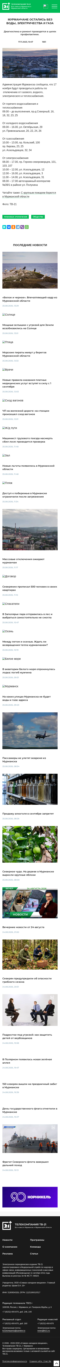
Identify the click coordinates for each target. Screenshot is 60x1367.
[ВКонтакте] (9, 227)
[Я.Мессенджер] (4, 227)
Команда (35, 1246)
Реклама (7, 1253)
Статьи (34, 1253)
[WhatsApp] (27, 227)
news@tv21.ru (43, 1331)
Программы (37, 1239)
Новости (7, 1239)
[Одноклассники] (13, 227)
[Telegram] (18, 227)
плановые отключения (15, 216)
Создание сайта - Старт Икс (40, 1361)
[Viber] (22, 227)
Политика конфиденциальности (14, 1361)
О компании (9, 1246)
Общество (38, 216)
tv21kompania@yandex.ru (13, 1331)
